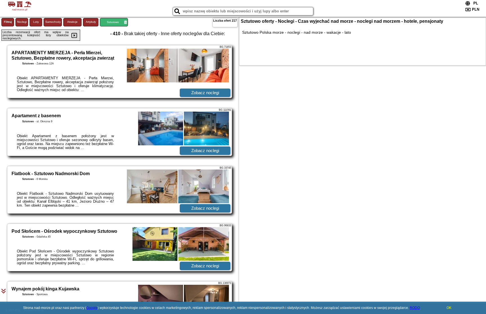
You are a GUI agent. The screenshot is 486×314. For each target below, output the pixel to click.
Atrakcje (72, 21)
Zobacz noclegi (205, 92)
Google (92, 308)
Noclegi (22, 21)
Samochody (53, 21)
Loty (36, 21)
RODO (415, 308)
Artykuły (91, 21)
